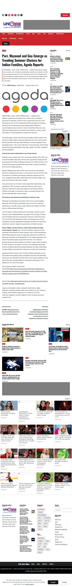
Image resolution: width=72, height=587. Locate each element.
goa (26, 290)
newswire (40, 549)
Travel (4, 50)
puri (23, 292)
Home (57, 532)
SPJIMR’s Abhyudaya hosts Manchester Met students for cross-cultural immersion (11, 312)
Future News (47, 517)
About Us (58, 519)
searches (5, 295)
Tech (51, 54)
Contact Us (58, 527)
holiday (30, 290)
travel (29, 295)
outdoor (4, 292)
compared (24, 288)
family (23, 290)
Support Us (58, 542)
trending (34, 295)
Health (51, 66)
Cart (56, 522)
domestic (5, 290)
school (37, 292)
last (38, 290)
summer (18, 295)
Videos (40, 529)
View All (68, 50)
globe (39, 543)
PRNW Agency (11, 85)
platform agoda (17, 292)
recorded (28, 292)
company (40, 541)
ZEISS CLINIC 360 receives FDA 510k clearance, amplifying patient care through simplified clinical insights (57, 103)
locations (42, 290)
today (47, 549)
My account (59, 534)
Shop (56, 539)
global (47, 541)
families (17, 290)
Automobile (41, 509)
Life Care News (23, 564)
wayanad (5, 297)
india (45, 543)
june (34, 290)
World (40, 552)
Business (40, 512)
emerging (12, 290)
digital (38, 288)
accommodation (11, 288)
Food (51, 84)
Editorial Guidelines (61, 529)
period (10, 292)
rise (33, 292)
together (24, 295)
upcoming (40, 295)
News (39, 523)
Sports (46, 523)
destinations (32, 288)
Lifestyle (47, 520)
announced (41, 538)
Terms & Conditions (61, 544)
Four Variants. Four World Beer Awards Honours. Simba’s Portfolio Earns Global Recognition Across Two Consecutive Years (56, 89)
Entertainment (42, 515)
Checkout (58, 524)
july (39, 546)
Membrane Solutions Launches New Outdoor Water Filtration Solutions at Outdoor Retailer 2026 (56, 58)
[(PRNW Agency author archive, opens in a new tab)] (3, 86)
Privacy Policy (59, 537)
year (9, 297)
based (18, 288)
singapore (12, 295)
